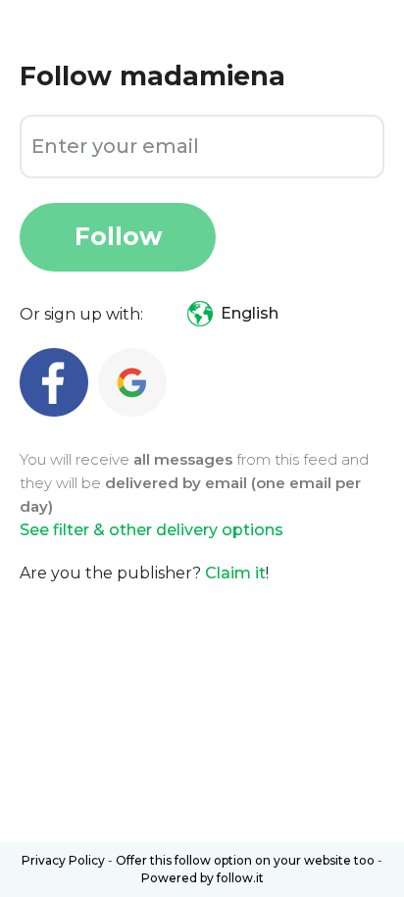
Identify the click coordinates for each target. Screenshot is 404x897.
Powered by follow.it (202, 878)
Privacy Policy (63, 860)
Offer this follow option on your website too (245, 860)
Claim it (235, 573)
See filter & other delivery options (151, 530)
